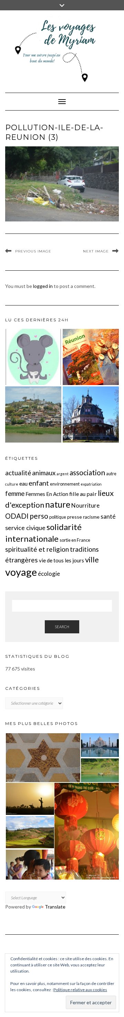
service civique (25, 527)
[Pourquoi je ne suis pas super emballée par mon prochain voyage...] (91, 357)
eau (23, 483)
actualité (18, 473)
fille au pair (83, 493)
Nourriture (85, 505)
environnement (65, 484)
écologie (49, 573)
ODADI (17, 516)
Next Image (96, 251)
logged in (43, 286)
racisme (91, 517)
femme (14, 493)
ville (92, 559)
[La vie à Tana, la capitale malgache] (33, 414)
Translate (55, 907)
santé (108, 516)
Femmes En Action (46, 494)
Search (62, 626)
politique (57, 517)
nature (57, 504)
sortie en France (75, 540)
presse (74, 517)
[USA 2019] (91, 414)
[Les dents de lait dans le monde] (33, 357)
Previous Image (33, 251)
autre (111, 473)
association (87, 472)
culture (11, 484)
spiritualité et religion (37, 549)
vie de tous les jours (61, 560)
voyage (21, 572)
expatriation (91, 484)
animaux (43, 473)
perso (39, 515)
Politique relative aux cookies (80, 989)
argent (62, 473)
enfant (39, 483)
